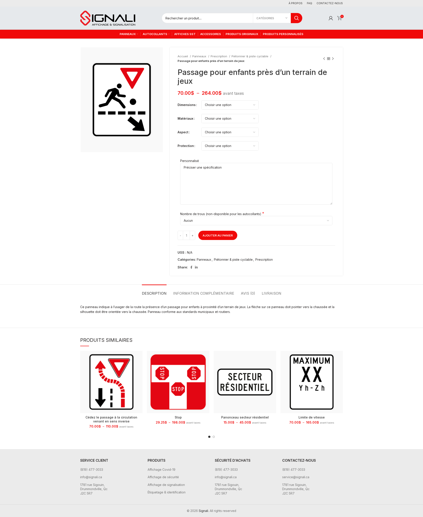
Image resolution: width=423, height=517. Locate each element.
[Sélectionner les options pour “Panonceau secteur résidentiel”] (272, 358)
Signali (203, 511)
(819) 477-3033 (91, 469)
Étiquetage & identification (167, 492)
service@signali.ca (295, 477)
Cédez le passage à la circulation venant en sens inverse (111, 419)
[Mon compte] (331, 18)
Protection (186, 146)
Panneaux (199, 56)
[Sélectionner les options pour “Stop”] (206, 358)
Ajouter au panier (218, 235)
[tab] (154, 291)
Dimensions (187, 105)
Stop (178, 417)
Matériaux (185, 118)
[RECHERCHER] (296, 18)
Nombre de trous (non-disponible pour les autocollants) (220, 214)
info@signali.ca (91, 477)
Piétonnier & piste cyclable (250, 56)
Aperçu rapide (139, 368)
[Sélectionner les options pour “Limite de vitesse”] (339, 358)
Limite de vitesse (312, 417)
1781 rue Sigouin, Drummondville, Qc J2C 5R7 (94, 489)
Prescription (219, 56)
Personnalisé (189, 161)
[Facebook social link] (191, 267)
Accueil (183, 56)
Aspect (183, 132)
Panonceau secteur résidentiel (245, 417)
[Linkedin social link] (196, 267)
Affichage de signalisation (166, 485)
